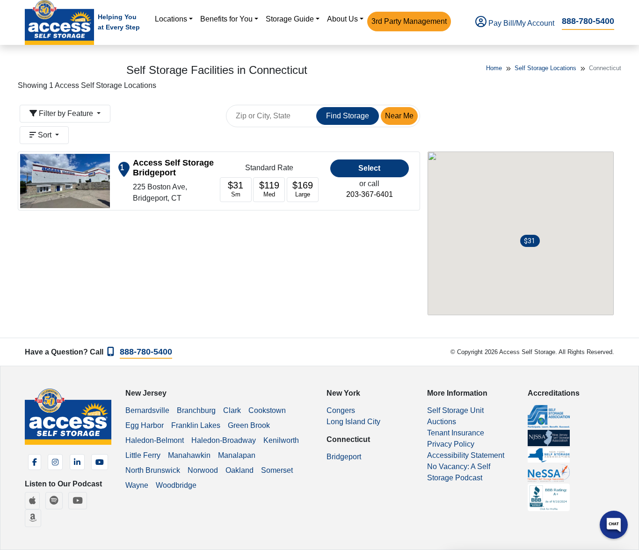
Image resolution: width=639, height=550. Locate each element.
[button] (530, 241)
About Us (342, 19)
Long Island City (353, 422)
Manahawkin (189, 455)
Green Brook (249, 425)
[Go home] (68, 417)
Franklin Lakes (195, 425)
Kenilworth (281, 440)
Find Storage (347, 116)
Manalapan (236, 455)
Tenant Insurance (455, 433)
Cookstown (267, 410)
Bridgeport (344, 457)
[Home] (59, 22)
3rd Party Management (409, 21)
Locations (171, 19)
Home (494, 68)
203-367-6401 (369, 194)
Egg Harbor (144, 425)
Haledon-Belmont (154, 440)
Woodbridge (176, 485)
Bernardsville (147, 410)
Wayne (136, 485)
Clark (232, 410)
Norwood (203, 470)
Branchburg (196, 410)
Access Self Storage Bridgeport (173, 167)
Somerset (277, 470)
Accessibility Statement (465, 455)
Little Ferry (142, 455)
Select (369, 168)
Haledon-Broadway (223, 440)
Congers (341, 410)
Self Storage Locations (545, 68)
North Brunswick (152, 470)
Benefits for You (226, 19)
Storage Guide (290, 19)
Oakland (239, 470)
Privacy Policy (450, 444)
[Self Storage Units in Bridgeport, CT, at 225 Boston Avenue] (65, 180)
